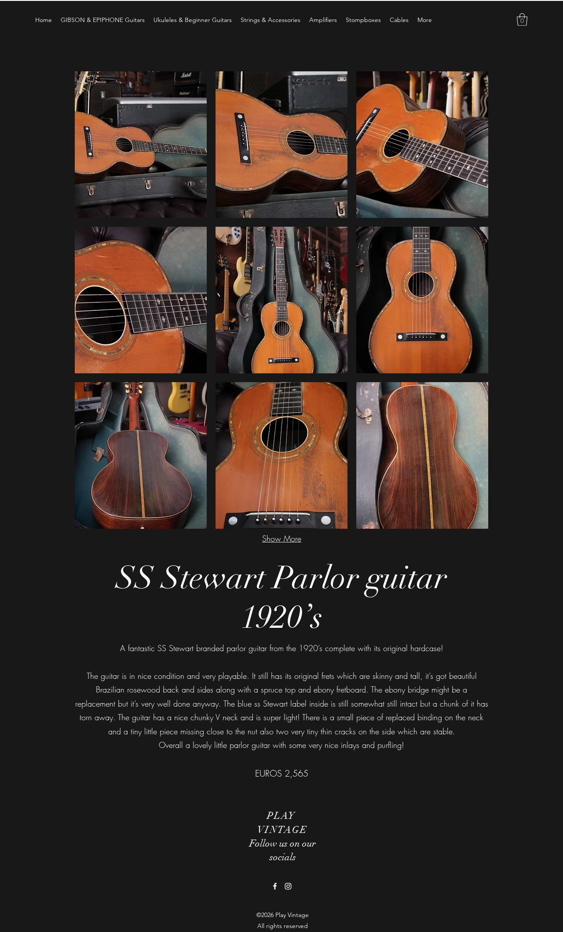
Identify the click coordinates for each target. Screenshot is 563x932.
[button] (522, 19)
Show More (281, 538)
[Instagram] (288, 886)
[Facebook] (275, 886)
